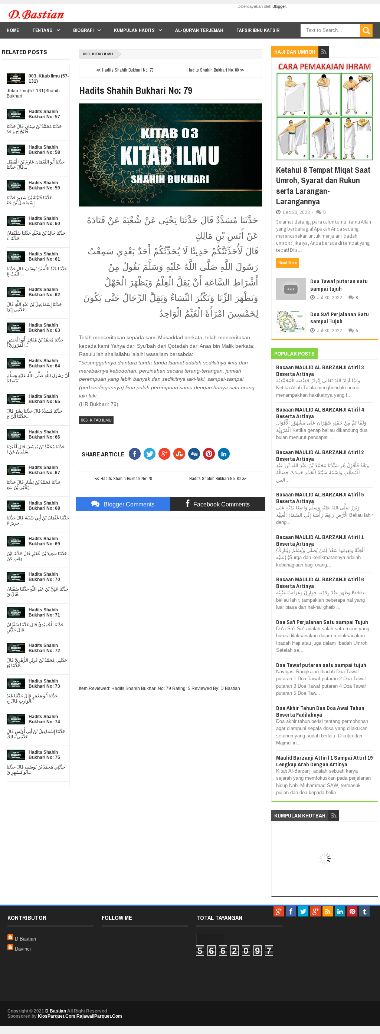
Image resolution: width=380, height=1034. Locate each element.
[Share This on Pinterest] (210, 454)
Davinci (23, 949)
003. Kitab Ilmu (98, 54)
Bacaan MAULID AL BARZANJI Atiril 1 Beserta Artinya (320, 540)
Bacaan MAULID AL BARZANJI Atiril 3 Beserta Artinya (320, 370)
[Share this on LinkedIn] (225, 454)
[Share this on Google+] (165, 454)
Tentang (42, 30)
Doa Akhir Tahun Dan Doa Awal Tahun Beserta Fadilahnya (320, 711)
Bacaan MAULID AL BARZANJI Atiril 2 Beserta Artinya (320, 455)
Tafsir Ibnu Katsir (257, 30)
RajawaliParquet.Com (99, 1016)
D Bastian (25, 939)
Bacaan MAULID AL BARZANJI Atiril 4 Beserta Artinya (320, 413)
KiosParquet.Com (56, 1016)
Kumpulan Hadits (134, 30)
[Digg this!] (195, 454)
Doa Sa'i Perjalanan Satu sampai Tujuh (339, 318)
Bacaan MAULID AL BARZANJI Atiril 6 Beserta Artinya (320, 582)
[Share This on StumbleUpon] (180, 454)
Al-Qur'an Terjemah (199, 30)
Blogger (279, 6)
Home (13, 30)
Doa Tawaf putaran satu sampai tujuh (339, 285)
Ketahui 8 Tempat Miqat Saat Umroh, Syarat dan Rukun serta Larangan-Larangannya (323, 185)
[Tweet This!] (151, 454)
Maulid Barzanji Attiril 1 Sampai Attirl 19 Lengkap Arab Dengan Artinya (324, 761)
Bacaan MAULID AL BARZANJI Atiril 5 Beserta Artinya (320, 497)
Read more (287, 263)
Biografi (83, 30)
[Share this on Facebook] (136, 454)
